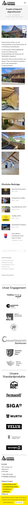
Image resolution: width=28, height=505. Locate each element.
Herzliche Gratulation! (19, 189)
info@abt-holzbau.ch (9, 476)
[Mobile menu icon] (24, 2)
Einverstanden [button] (19, 502)
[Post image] (6, 191)
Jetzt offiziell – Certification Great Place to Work (17, 236)
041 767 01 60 (8, 474)
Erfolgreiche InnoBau (18, 198)
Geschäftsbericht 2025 (19, 207)
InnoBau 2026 (16, 216)
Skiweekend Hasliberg (19, 225)
